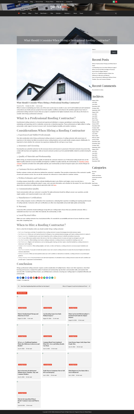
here (55, 185)
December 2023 (96, 141)
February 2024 (95, 137)
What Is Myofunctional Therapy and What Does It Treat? (28, 314)
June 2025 (94, 116)
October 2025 (95, 108)
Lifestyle (58, 13)
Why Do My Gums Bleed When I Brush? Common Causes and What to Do (28, 400)
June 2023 (94, 153)
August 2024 (95, 131)
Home (19, 1)
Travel (81, 13)
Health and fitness (96, 175)
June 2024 (94, 133)
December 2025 (96, 106)
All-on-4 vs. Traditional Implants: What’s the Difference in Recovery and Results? (29, 344)
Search (93, 49)
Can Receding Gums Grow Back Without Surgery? (52, 314)
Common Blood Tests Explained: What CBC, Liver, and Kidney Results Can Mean (53, 344)
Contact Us (69, 1)
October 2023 (95, 145)
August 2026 (95, 100)
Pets (52, 13)
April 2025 (94, 118)
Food (36, 13)
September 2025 (96, 110)
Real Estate (43, 13)
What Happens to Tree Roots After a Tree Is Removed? (79, 371)
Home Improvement (97, 177)
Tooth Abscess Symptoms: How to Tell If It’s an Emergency (54, 371)
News (75, 13)
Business (67, 13)
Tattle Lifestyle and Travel (58, 412)
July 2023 (94, 151)
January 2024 (95, 139)
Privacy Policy (49, 1)
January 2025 (95, 124)
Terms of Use (39, 1)
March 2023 (95, 159)
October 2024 (95, 127)
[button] (18, 278)
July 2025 (94, 114)
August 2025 (95, 112)
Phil (23, 106)
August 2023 (95, 149)
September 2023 (96, 147)
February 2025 (95, 122)
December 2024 (96, 125)
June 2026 (94, 104)
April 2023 (94, 157)
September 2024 (96, 129)
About (26, 1)
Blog (31, 1)
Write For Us (59, 1)
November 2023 (96, 143)
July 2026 (94, 102)
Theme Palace (88, 412)
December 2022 (96, 161)
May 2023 (94, 155)
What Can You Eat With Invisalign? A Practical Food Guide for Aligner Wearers (79, 315)
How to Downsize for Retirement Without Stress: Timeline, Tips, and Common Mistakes (28, 372)
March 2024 (95, 135)
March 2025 (95, 120)
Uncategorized (25, 280)
